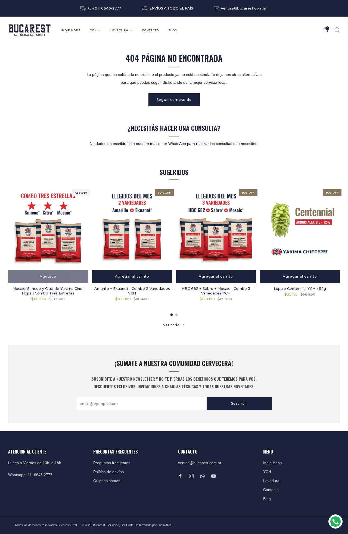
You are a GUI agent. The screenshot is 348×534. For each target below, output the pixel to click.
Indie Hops (70, 30)
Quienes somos (106, 481)
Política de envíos (108, 472)
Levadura (119, 30)
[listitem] (101, 8)
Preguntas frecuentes (111, 463)
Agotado (48, 276)
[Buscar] (337, 30)
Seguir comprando (174, 100)
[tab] (171, 314)
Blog (173, 30)
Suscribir (239, 403)
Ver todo (171, 325)
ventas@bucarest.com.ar (199, 463)
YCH (93, 30)
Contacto (150, 30)
